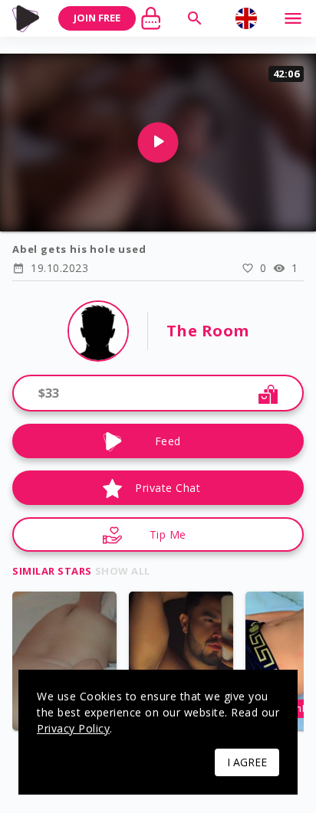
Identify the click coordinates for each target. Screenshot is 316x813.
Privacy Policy (73, 728)
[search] (194, 18)
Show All (122, 571)
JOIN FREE (97, 18)
